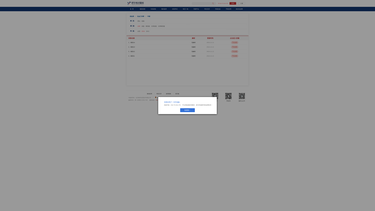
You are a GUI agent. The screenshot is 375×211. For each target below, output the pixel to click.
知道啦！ (187, 110)
